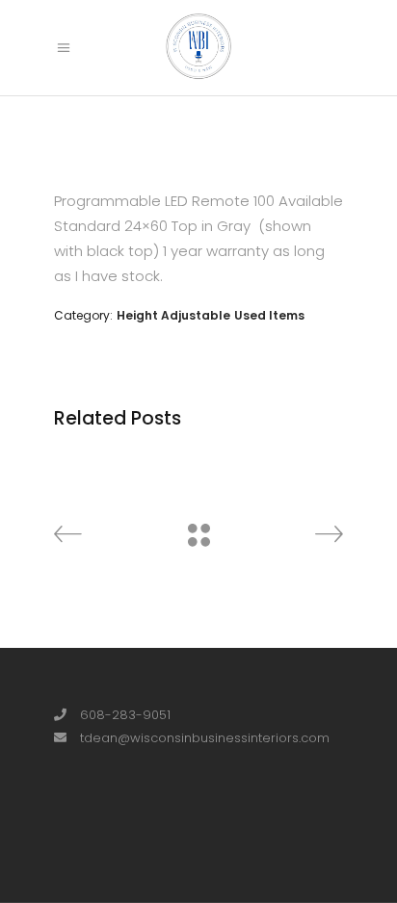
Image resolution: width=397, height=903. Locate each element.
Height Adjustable (173, 315)
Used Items (269, 315)
